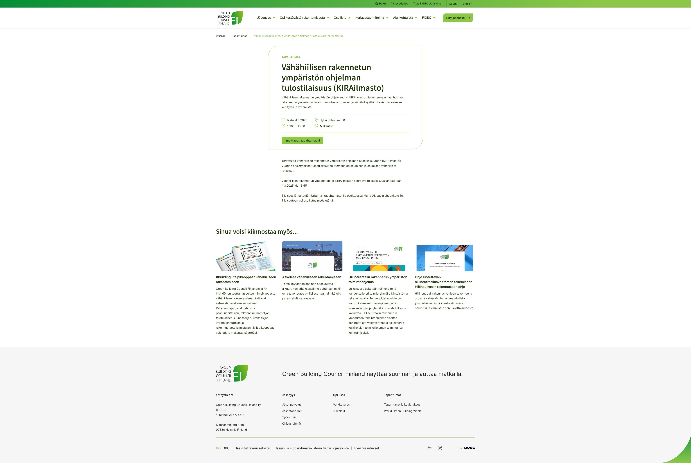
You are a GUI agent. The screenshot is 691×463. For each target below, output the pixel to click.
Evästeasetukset (366, 448)
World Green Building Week (402, 411)
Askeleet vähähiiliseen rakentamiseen (311, 277)
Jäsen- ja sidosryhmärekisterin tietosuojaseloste (312, 448)
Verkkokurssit (342, 404)
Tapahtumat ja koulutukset (402, 404)
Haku (382, 3)
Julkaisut (339, 411)
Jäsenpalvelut (291, 404)
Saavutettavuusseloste (252, 448)
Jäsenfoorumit (292, 411)
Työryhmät (289, 417)
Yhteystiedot (399, 3)
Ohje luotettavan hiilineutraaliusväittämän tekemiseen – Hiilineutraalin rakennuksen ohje (445, 282)
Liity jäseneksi (455, 18)
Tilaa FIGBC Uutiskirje (427, 3)
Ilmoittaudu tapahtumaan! (302, 140)
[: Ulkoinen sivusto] (467, 448)
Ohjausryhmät (291, 423)
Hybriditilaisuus (330, 120)
